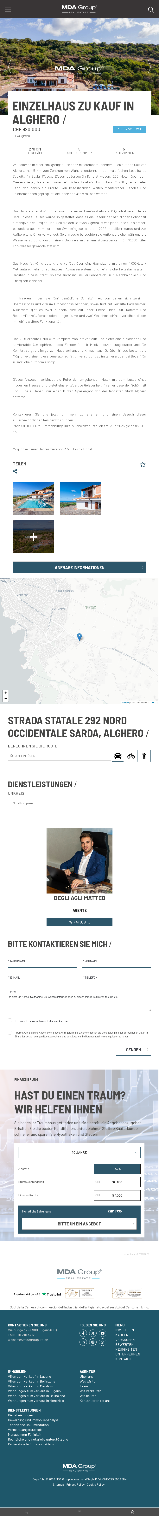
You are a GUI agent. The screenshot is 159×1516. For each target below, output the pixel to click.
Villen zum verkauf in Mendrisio (31, 1386)
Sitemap (58, 1484)
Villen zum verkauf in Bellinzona (31, 1381)
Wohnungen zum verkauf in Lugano (34, 1391)
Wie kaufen (88, 1396)
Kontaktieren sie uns (95, 1400)
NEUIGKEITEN (126, 1349)
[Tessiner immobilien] (79, 9)
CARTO (153, 702)
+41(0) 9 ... (81, 922)
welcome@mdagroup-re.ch (28, 1339)
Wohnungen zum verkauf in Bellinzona (36, 1396)
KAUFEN (121, 1335)
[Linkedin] (83, 1342)
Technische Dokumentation (28, 1425)
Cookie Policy (96, 1484)
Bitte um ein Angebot (79, 1223)
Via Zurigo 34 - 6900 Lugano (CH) (32, 1330)
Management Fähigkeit (24, 1434)
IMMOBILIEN (124, 1330)
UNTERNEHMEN (127, 1354)
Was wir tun (88, 1381)
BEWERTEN (124, 1344)
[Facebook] (83, 1333)
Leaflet (125, 702)
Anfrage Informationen (80, 567)
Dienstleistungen (20, 1415)
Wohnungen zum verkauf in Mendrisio (36, 1400)
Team (84, 1386)
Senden (133, 1049)
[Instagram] (93, 1342)
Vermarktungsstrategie (25, 1429)
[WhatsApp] (102, 1342)
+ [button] (5, 692)
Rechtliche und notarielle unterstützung (38, 1439)
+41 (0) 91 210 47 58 (21, 1335)
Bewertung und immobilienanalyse (33, 1420)
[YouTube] (102, 1333)
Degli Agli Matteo (79, 897)
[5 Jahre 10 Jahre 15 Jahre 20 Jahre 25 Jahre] (79, 1154)
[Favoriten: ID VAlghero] (142, 464)
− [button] (5, 698)
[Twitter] (93, 1333)
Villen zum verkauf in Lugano (29, 1376)
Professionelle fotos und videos (31, 1444)
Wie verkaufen (90, 1391)
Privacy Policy (75, 1484)
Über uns (86, 1376)
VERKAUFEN (125, 1339)
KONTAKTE (123, 1359)
